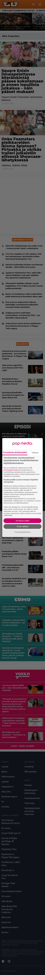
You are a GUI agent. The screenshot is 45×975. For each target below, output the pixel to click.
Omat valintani (22, 526)
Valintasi (35, 452)
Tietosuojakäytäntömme (22, 532)
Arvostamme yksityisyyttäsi (15, 452)
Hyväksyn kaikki (22, 521)
